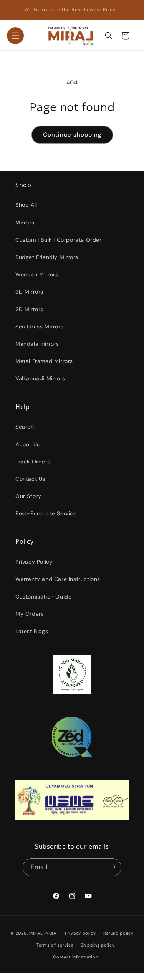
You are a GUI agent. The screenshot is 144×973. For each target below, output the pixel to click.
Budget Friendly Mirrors (46, 257)
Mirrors (24, 222)
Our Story (28, 496)
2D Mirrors (29, 309)
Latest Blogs (31, 631)
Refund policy (118, 933)
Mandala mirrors (37, 343)
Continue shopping (72, 135)
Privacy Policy (34, 561)
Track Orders (32, 461)
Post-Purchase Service (46, 513)
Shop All (26, 204)
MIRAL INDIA (42, 933)
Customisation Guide (43, 596)
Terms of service (54, 945)
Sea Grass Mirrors (39, 326)
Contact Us (30, 478)
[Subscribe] (112, 867)
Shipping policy (98, 945)
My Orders (29, 613)
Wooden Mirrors (36, 274)
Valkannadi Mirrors (40, 378)
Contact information (75, 957)
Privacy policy (80, 933)
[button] (15, 35)
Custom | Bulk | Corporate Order (58, 239)
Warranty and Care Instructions (57, 579)
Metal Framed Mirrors (44, 361)
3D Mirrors (29, 291)
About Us (27, 444)
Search (24, 426)
